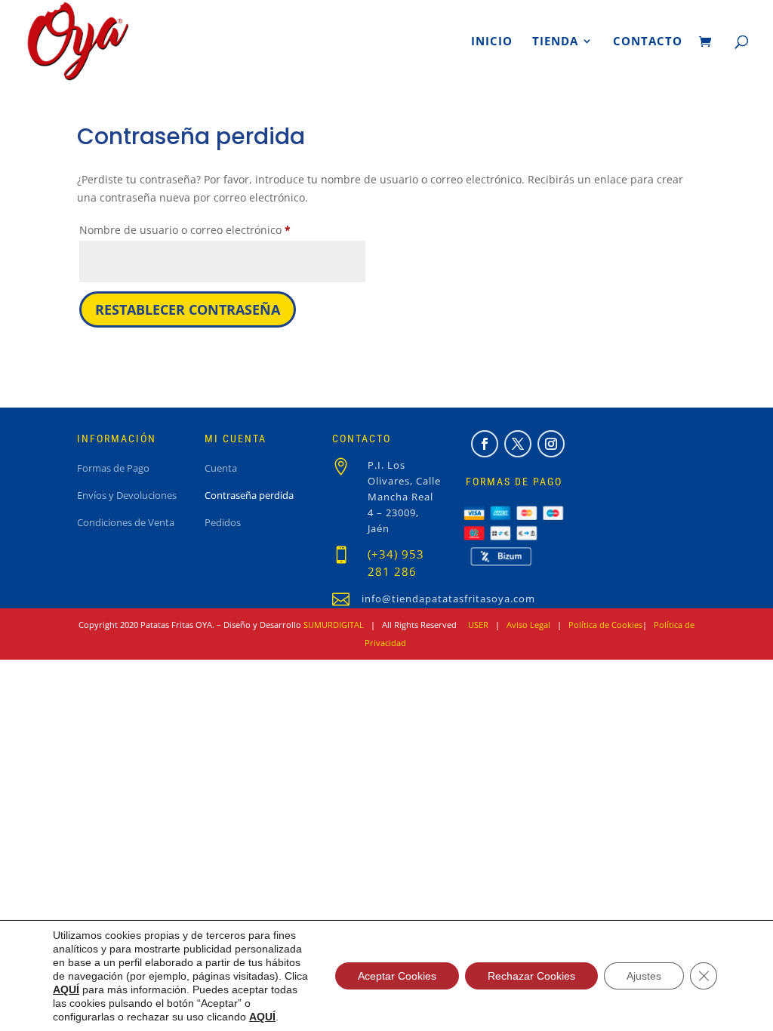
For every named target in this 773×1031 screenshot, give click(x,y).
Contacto (647, 41)
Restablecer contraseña (187, 309)
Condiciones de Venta (125, 523)
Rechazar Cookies (531, 976)
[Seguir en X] (517, 443)
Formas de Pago (113, 469)
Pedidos (223, 523)
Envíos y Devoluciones (127, 496)
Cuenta (221, 469)
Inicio (492, 41)
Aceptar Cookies (397, 976)
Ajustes (644, 976)
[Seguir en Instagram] (551, 443)
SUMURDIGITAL (333, 624)
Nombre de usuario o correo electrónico (212, 229)
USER (478, 624)
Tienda (555, 41)
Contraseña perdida (249, 496)
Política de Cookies (605, 624)
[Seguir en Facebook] (484, 443)
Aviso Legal (528, 624)
